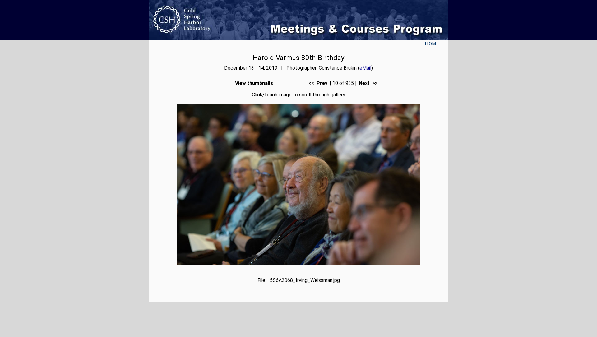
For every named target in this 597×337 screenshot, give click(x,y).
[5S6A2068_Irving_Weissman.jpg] (298, 263)
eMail (365, 68)
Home (432, 44)
